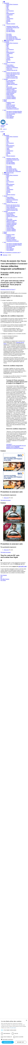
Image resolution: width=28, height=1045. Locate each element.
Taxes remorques (10, 116)
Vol (7, 85)
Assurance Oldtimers (11, 98)
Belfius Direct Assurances (12, 4)
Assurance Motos (10, 95)
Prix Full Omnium (10, 30)
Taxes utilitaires (9, 117)
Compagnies (6, 3)
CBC (7, 8)
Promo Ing (6, 497)
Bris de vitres (9, 86)
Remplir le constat (10, 102)
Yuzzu (7, 9)
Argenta (8, 19)
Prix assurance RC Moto (11, 37)
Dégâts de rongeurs (10, 105)
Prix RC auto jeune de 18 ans (13, 72)
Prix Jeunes (8, 34)
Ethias (7, 5)
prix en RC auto (22, 566)
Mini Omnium (5, 579)
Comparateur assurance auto (12, 27)
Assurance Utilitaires (11, 97)
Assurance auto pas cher (11, 70)
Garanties (5, 79)
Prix (4, 25)
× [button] (26, 1020)
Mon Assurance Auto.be (4, 125)
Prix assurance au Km (11, 36)
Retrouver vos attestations (12, 67)
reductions (5, 254)
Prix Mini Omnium (10, 31)
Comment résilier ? (10, 66)
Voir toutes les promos (6, 500)
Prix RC (1, 577)
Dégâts (5, 101)
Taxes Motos (9, 115)
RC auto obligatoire (10, 80)
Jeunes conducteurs (10, 75)
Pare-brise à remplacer (11, 107)
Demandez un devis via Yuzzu (8, 289)
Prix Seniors (9, 35)
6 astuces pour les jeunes (11, 76)
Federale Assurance (10, 23)
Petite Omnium (9, 81)
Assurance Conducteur (11, 90)
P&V (7, 7)
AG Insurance (9, 14)
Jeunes (4, 71)
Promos (10, 40)
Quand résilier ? (9, 65)
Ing (7, 22)
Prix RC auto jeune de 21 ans (13, 74)
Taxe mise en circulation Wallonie (14, 112)
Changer (5, 63)
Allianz (8, 17)
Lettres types (9, 68)
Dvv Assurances (10, 10)
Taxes (4, 110)
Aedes (7, 16)
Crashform (8, 103)
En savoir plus (13, 1027)
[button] (14, 1039)
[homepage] (4, 1)
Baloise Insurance (10, 13)
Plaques (5, 99)
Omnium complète (10, 83)
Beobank (8, 21)
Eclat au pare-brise (10, 106)
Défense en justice (10, 89)
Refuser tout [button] (20, 1042)
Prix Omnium (4, 575)
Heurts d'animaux (10, 93)
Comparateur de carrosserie (12, 108)
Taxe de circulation (10, 114)
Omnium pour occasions (11, 84)
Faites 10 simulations (10, 252)
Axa (7, 12)
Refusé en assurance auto (12, 77)
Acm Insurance (9, 18)
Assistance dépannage (11, 92)
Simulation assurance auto (12, 26)
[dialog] (14, 1032)
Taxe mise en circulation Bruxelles (14, 111)
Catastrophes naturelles (11, 88)
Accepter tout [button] (7, 1042)
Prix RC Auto (9, 28)
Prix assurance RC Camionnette (13, 39)
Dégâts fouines (9, 94)
